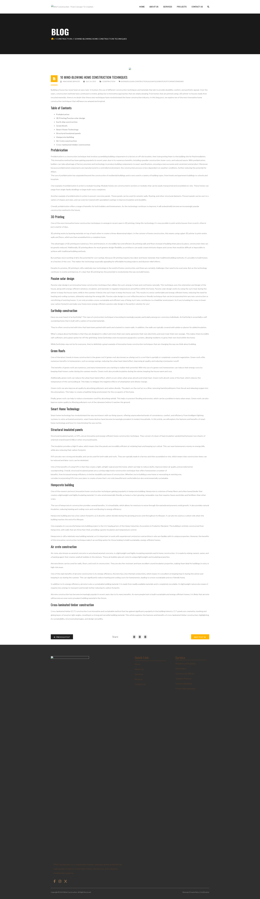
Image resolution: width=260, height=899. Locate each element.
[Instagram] (60, 881)
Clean (131, 81)
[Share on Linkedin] (145, 636)
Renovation (180, 668)
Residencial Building (185, 663)
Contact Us (140, 684)
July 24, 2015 (90, 81)
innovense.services (71, 81)
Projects (139, 679)
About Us (139, 669)
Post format (169, 81)
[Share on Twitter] (139, 636)
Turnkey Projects (183, 678)
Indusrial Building (183, 684)
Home (138, 664)
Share (115, 636)
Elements (159, 81)
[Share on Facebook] (134, 636)
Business (124, 81)
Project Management (185, 689)
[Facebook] (54, 881)
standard (179, 81)
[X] (65, 881)
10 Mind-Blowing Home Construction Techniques (93, 77)
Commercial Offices (184, 673)
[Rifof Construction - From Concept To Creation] (72, 6)
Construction (64, 39)
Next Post (199, 637)
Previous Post (63, 637)
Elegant (151, 81)
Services (139, 674)
